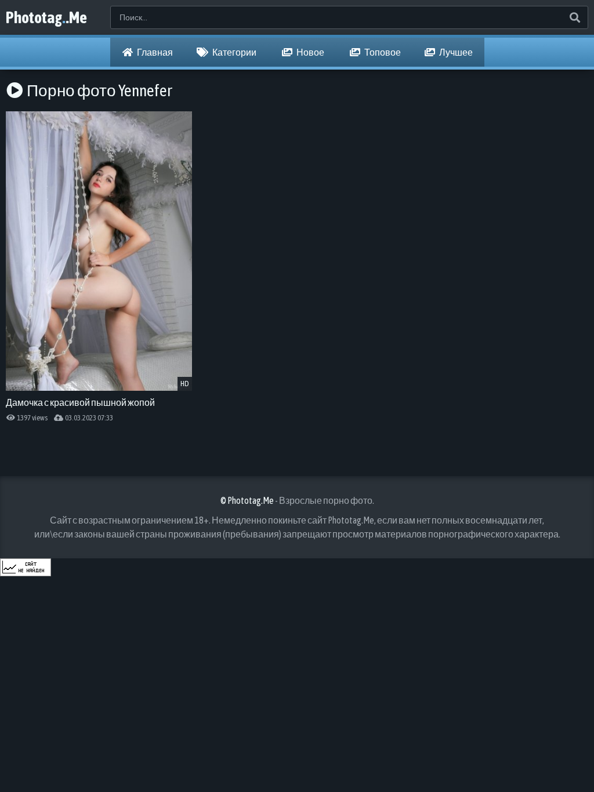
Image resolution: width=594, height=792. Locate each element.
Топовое (382, 52)
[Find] (574, 17)
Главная (154, 52)
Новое (309, 52)
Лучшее (455, 52)
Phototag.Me (46, 17)
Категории (233, 52)
